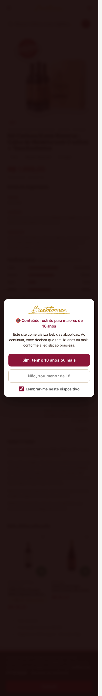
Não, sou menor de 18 (49, 375)
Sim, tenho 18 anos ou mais (49, 360)
